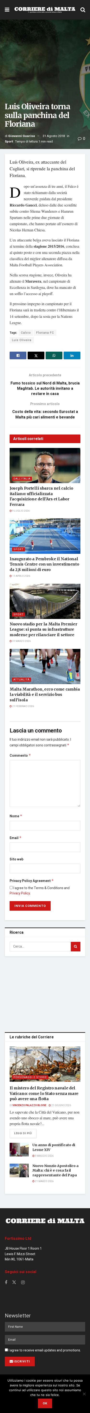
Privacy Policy (20, 893)
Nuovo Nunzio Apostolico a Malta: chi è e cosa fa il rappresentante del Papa (55, 1170)
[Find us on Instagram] (23, 1283)
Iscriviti (22, 1361)
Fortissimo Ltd (18, 1238)
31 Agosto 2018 (54, 136)
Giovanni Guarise (21, 136)
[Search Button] (82, 10)
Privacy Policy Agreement (32, 880)
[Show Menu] (7, 10)
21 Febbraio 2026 (23, 706)
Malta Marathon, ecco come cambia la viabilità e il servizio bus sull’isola (45, 694)
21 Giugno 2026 (61, 1105)
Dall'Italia (21, 479)
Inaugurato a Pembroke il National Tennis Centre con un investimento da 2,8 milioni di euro (44, 564)
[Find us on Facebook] (6, 1283)
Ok (45, 1403)
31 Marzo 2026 (21, 641)
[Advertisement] (45, 993)
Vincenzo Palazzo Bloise (29, 1105)
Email (16, 838)
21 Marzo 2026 (44, 1181)
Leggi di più (25, 1133)
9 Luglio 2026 (21, 511)
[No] (84, 1393)
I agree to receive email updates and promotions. (44, 1350)
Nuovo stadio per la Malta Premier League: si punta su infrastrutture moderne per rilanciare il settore (43, 629)
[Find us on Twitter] (14, 1283)
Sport (9, 141)
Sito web (16, 859)
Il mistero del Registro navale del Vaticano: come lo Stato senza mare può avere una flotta (44, 1093)
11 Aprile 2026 (21, 576)
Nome (16, 816)
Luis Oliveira (21, 340)
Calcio (26, 333)
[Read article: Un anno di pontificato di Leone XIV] (19, 1149)
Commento (20, 755)
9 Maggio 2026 (44, 1156)
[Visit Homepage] (45, 10)
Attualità (21, 680)
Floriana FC (45, 333)
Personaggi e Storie (30, 1077)
